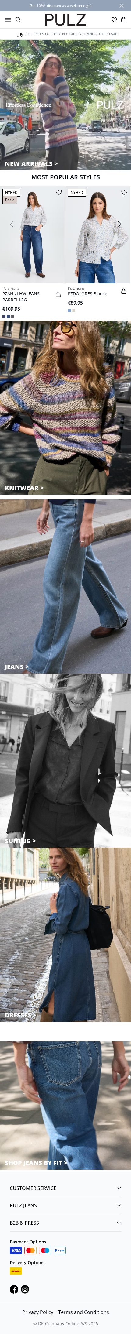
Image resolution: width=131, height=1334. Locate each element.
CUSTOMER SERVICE (33, 1188)
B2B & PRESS (24, 1222)
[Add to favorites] (59, 192)
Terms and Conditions (83, 1312)
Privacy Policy (37, 1312)
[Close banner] (121, 5)
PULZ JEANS (23, 1205)
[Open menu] (6, 19)
